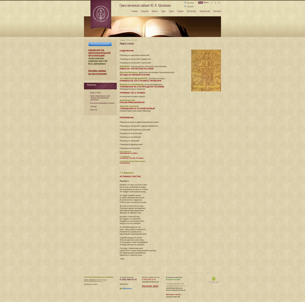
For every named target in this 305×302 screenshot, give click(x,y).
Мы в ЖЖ (190, 3)
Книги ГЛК (93, 110)
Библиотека (191, 11)
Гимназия (144, 11)
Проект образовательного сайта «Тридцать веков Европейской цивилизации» (100, 98)
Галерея (180, 11)
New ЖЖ (190, 6)
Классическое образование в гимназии (102, 103)
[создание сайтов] (213, 280)
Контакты (217, 11)
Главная (122, 40)
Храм (163, 11)
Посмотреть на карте (91, 284)
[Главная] (101, 15)
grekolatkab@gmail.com (150, 282)
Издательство (205, 11)
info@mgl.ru (124, 284)
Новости (155, 11)
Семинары (93, 107)
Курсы (171, 11)
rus (201, 2)
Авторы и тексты (95, 93)
